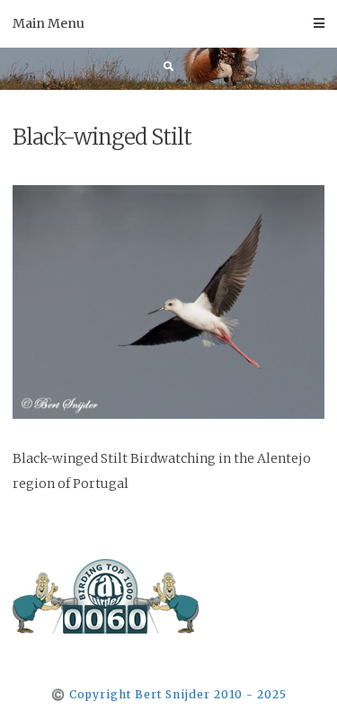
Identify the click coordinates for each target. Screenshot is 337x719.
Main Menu (48, 23)
